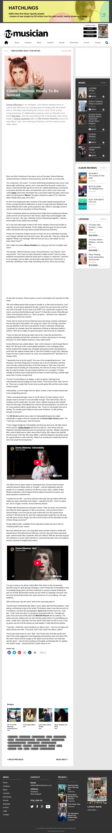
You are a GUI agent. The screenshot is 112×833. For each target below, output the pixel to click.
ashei (49, 737)
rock (27, 749)
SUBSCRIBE (90, 36)
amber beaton (38, 737)
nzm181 (52, 746)
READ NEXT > (62, 759)
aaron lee (13, 737)
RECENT (62, 777)
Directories (74, 43)
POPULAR (63, 779)
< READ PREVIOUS (15, 759)
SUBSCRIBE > (93, 810)
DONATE (90, 28)
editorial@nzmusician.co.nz (41, 785)
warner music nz (47, 749)
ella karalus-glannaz (25, 740)
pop (20, 749)
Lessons (50, 43)
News (17, 43)
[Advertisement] (37, 280)
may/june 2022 (34, 743)
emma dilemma (58, 740)
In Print (86, 43)
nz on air (27, 746)
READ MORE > (94, 235)
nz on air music (40, 746)
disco (11, 740)
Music (39, 43)
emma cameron (44, 740)
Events (61, 43)
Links (5, 811)
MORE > (104, 83)
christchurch (60, 737)
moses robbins (15, 746)
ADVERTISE (90, 32)
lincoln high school (17, 743)
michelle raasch (49, 743)
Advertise (6, 804)
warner (35, 749)
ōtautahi (12, 749)
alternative (25, 737)
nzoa (60, 746)
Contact (98, 43)
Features (28, 43)
